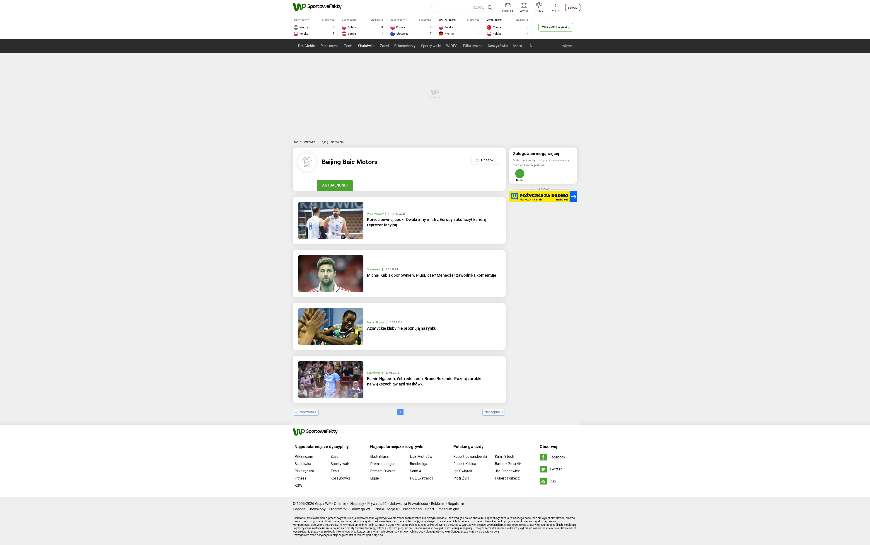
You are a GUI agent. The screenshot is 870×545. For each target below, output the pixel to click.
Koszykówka (498, 46)
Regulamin (456, 503)
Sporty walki (431, 46)
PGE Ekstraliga (421, 478)
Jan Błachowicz (507, 471)
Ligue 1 (376, 478)
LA (529, 46)
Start (296, 142)
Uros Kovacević (377, 213)
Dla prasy (356, 503)
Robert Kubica (464, 464)
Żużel (384, 46)
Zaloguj (573, 7)
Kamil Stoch (504, 456)
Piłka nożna (329, 46)
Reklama (438, 503)
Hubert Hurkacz (507, 478)
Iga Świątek (462, 471)
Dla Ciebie (306, 46)
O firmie (340, 503)
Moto (517, 46)
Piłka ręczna (472, 46)
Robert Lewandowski (470, 456)
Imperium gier (448, 509)
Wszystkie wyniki (554, 27)
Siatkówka (366, 46)
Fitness (300, 478)
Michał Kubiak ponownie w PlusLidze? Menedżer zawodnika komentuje (431, 275)
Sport (429, 509)
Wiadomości (412, 509)
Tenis (348, 46)
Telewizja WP (360, 509)
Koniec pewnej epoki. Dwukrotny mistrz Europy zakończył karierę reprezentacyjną (426, 222)
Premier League (382, 464)
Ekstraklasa (379, 456)
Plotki (379, 509)
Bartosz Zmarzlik (508, 464)
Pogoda (299, 509)
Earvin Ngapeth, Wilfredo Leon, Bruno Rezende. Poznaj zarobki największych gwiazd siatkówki (424, 381)
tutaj (381, 535)
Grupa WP (323, 503)
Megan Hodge (376, 322)
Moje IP (393, 509)
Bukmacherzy (405, 46)
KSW (298, 485)
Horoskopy (317, 509)
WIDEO (451, 46)
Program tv (338, 509)
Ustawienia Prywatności (409, 503)
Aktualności (335, 185)
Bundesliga (418, 464)
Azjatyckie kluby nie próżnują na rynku (401, 328)
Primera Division (382, 471)
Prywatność (377, 503)
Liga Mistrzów (421, 456)
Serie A (415, 471)
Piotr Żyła (461, 478)
